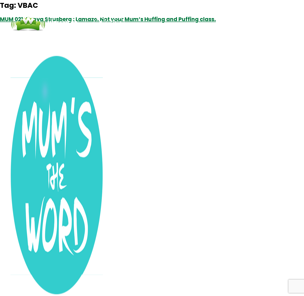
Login (212, 24)
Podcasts (152, 24)
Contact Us (184, 24)
